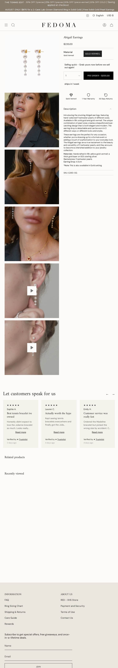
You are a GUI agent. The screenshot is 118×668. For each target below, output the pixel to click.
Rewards (9, 623)
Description (70, 108)
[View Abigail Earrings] (32, 290)
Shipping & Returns (15, 612)
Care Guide (11, 617)
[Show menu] (6, 25)
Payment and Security (73, 606)
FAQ (7, 600)
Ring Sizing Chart (14, 606)
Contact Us (67, 617)
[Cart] (111, 25)
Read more (20, 432)
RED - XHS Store (69, 600)
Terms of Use (68, 612)
